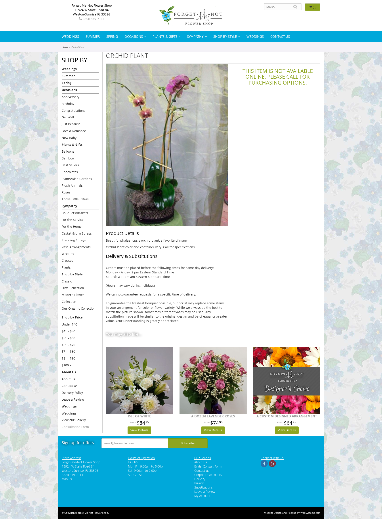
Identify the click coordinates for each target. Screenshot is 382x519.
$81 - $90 (68, 358)
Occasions (133, 36)
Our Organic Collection (79, 308)
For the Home (72, 226)
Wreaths (68, 254)
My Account (202, 496)
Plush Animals (72, 185)
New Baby (69, 138)
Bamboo (68, 158)
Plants (66, 267)
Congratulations (73, 110)
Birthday (68, 104)
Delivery (199, 479)
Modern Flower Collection (73, 298)
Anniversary (70, 97)
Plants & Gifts (165, 36)
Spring (112, 36)
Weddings (70, 36)
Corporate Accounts (208, 475)
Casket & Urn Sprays (77, 233)
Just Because (71, 124)
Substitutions (203, 487)
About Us (68, 379)
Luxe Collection (73, 288)
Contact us (201, 470)
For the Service (73, 220)
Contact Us (280, 36)
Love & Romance (74, 131)
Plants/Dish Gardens (77, 179)
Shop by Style (225, 36)
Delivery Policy (72, 392)
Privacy (199, 483)
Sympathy (195, 36)
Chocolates (70, 172)
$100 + (66, 365)
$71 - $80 (68, 351)
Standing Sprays (74, 240)
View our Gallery (74, 420)
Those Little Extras (75, 199)
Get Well (68, 117)
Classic (67, 281)
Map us (67, 479)
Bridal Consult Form (208, 466)
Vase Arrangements (76, 247)
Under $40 (69, 324)
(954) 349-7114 (93, 19)
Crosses (67, 260)
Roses (66, 192)
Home (65, 47)
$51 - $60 (68, 338)
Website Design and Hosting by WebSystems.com (292, 512)
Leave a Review (73, 399)
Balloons (68, 151)
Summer (93, 36)
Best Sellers (70, 165)
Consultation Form (75, 427)
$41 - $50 (68, 331)
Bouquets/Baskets (75, 213)
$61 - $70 (68, 345)
